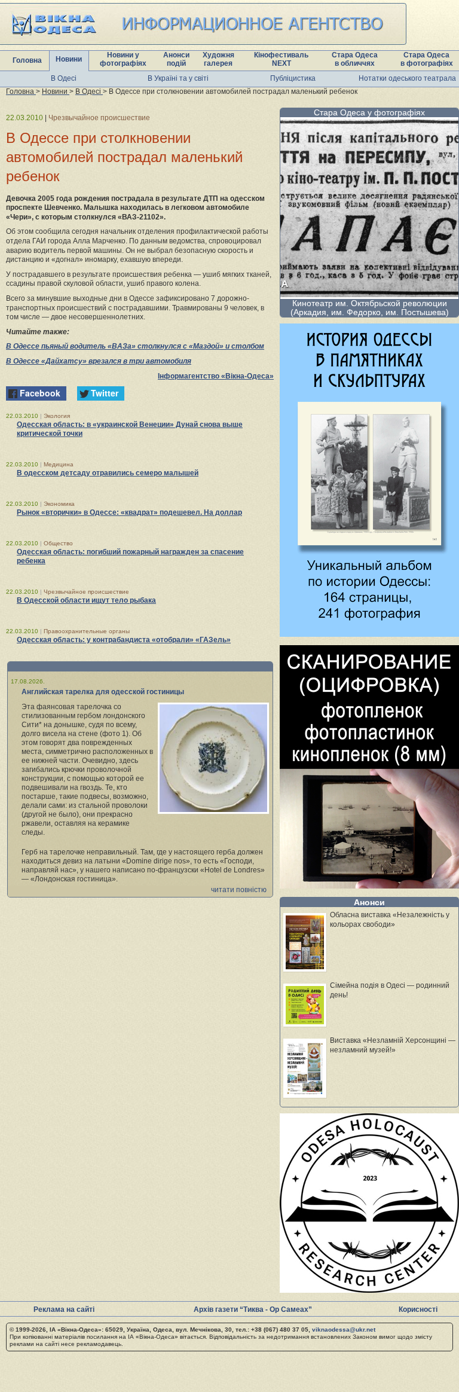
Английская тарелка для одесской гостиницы (103, 692)
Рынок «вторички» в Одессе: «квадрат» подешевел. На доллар (129, 512)
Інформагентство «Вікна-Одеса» (216, 376)
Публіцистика (293, 78)
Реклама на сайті (63, 1309)
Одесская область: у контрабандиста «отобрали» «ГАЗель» (124, 640)
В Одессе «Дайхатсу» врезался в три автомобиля (98, 361)
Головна (27, 60)
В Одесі (63, 78)
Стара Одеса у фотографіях (369, 112)
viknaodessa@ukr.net (343, 1329)
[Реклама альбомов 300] (369, 633)
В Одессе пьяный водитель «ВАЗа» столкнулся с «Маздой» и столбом (135, 346)
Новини (69, 59)
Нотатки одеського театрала (407, 78)
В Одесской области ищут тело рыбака (86, 600)
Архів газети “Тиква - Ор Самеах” (253, 1309)
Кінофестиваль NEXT (281, 59)
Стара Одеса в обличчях (355, 59)
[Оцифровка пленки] (369, 885)
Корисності (418, 1309)
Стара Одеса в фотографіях (426, 59)
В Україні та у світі (178, 78)
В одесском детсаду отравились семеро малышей (107, 473)
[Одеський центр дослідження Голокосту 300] (369, 1289)
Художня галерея (218, 59)
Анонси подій (176, 59)
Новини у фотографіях (123, 59)
